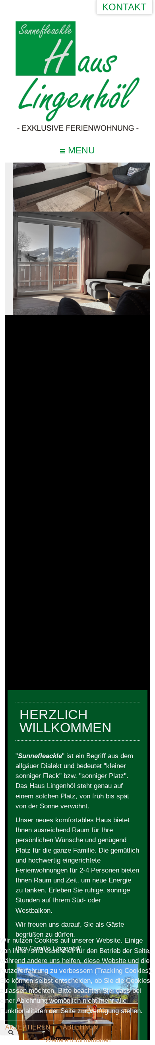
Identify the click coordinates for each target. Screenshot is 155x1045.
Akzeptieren (27, 1027)
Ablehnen (80, 1027)
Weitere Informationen (77, 1040)
